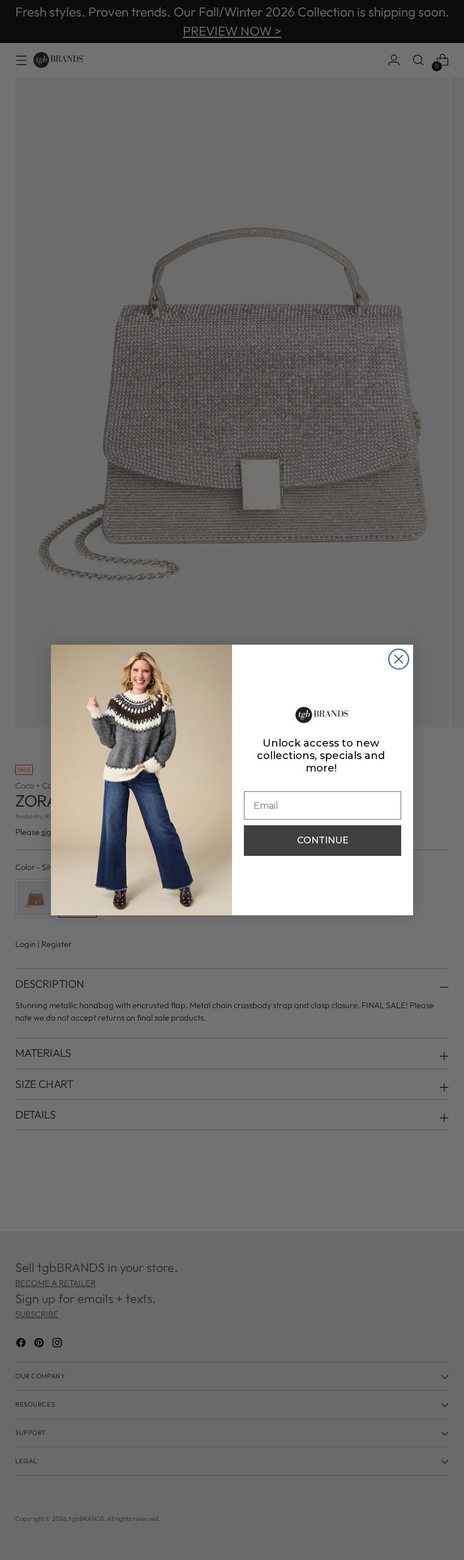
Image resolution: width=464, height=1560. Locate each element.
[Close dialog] (399, 659)
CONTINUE (323, 840)
